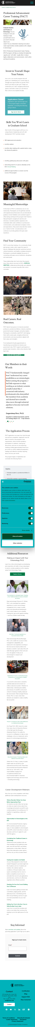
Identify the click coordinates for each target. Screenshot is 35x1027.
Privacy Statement (17, 1021)
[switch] (30, 513)
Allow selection (17, 543)
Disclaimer (23, 1019)
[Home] (8, 3)
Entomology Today (24, 1009)
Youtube (11, 1009)
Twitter (15, 1009)
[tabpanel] (17, 395)
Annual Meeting (11, 167)
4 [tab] (13, 421)
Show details (26, 530)
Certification (26, 991)
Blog (25, 994)
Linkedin (19, 1009)
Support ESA (26, 997)
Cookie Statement (11, 1019)
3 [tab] (11, 421)
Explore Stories (17, 574)
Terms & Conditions (9, 1018)
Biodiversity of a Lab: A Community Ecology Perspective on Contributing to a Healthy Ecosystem (17, 677)
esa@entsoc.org (9, 1000)
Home (3, 7)
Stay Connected (26, 1000)
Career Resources (10, 7)
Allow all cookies (17, 536)
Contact (9, 1004)
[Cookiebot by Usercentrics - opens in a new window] (25, 482)
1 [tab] (7, 421)
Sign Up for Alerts (16, 112)
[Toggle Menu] (31, 3)
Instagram (28, 1009)
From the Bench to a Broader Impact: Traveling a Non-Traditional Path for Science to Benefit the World (17, 597)
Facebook (6, 1009)
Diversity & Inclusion (23, 1018)
